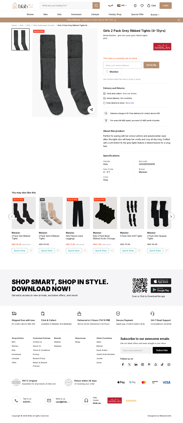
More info (130, 103)
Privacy (36, 354)
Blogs (77, 342)
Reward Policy (39, 358)
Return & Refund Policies (40, 364)
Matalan (57, 342)
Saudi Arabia (102, 350)
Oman (99, 363)
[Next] (171, 217)
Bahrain (100, 346)
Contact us (37, 342)
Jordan (100, 358)
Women (30, 14)
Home (14, 25)
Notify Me (151, 65)
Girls (28, 25)
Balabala (57, 346)
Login (165, 5)
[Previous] (12, 217)
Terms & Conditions (41, 350)
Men (46, 14)
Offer (14, 363)
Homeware (76, 14)
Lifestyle (95, 14)
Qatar (99, 342)
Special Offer (137, 14)
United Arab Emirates (106, 354)
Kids (59, 14)
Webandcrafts (165, 416)
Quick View (19, 250)
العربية (110, 5)
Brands (154, 14)
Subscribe (162, 350)
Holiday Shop (115, 14)
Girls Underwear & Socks (44, 25)
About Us (37, 346)
